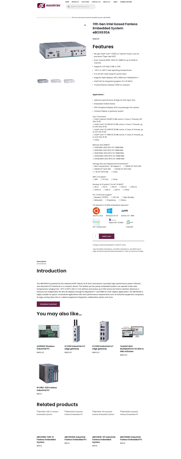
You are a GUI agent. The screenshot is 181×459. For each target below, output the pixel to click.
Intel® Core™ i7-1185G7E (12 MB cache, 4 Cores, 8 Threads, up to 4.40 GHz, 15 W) (118, 136)
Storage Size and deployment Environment (110, 164)
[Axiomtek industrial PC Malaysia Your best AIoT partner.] (49, 5)
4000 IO (98, 190)
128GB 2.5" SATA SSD (133, 166)
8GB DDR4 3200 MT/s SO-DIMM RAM (109, 150)
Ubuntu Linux (98, 216)
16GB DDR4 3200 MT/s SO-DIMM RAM (109, 153)
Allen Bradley (129, 197)
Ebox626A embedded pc (104, 249)
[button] (85, 25)
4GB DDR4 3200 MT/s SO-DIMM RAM (109, 147)
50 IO (105, 187)
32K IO (117, 190)
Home (67, 2)
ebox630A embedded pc (121, 249)
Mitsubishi (98, 200)
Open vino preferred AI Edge (134, 251)
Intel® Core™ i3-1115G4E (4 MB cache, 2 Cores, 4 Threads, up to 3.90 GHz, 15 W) (117, 125)
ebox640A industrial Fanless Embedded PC (110, 251)
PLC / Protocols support (102, 195)
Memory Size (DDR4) (101, 145)
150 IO (114, 187)
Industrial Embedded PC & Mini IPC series (56, 17)
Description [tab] (41, 261)
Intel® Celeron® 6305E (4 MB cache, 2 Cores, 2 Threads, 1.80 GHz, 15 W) (117, 120)
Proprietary (111, 200)
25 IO (97, 187)
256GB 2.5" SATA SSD (103, 169)
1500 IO (134, 187)
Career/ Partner (126, 2)
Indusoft (129, 227)
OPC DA (116, 197)
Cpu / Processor (99, 116)
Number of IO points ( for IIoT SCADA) (108, 184)
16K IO (108, 190)
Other (97, 140)
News (115, 2)
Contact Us (96, 2)
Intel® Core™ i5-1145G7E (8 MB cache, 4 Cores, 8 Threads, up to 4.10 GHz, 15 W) (118, 130)
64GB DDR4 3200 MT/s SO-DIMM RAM (109, 159)
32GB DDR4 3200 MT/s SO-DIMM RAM (109, 156)
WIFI (96, 179)
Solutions (85, 2)
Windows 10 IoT (112, 216)
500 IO (124, 187)
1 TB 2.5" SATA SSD (101, 172)
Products (75, 2)
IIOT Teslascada (99, 227)
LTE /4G (105, 179)
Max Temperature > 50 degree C (108, 166)
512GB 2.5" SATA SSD (123, 169)
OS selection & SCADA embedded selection (111, 205)
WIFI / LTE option (99, 177)
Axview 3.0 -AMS (127, 216)
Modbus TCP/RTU (101, 197)
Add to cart (106, 236)
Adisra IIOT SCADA (116, 222)
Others (123, 200)
